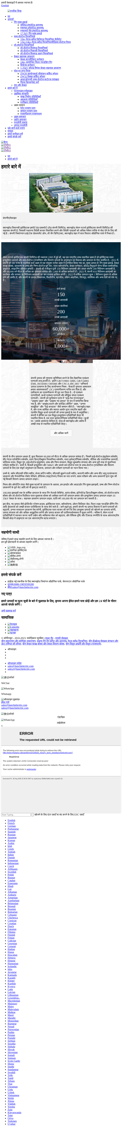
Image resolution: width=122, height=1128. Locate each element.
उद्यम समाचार (20, 116)
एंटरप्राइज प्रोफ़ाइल (23, 90)
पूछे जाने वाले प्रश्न (16, 128)
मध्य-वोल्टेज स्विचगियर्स (24, 36)
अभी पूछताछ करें (8, 610)
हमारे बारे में (12, 88)
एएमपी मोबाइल (61, 638)
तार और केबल (20, 85)
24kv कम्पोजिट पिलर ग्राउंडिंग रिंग (36, 62)
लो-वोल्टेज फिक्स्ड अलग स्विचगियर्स (36, 53)
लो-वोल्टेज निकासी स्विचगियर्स (34, 50)
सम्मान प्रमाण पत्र (28, 110)
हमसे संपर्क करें (14, 136)
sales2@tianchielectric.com (14, 708)
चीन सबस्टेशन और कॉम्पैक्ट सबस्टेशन (18, 641)
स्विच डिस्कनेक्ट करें (29, 82)
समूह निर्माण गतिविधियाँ (30, 96)
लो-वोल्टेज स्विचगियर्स (24, 45)
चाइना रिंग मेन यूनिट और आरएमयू (52, 641)
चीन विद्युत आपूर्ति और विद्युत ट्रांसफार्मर (83, 643)
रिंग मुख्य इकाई (20, 22)
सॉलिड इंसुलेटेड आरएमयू (31, 25)
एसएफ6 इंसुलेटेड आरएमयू (32, 27)
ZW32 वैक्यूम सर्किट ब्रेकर (32, 76)
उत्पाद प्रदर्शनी (20, 125)
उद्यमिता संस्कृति (21, 93)
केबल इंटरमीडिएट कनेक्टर (32, 59)
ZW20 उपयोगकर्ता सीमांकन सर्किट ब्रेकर (39, 73)
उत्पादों (11, 19)
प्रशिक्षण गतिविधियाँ (29, 102)
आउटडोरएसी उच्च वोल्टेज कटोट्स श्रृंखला (39, 79)
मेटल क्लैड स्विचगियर (77, 641)
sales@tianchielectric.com (14, 705)
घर (9, 16)
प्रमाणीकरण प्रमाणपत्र (31, 113)
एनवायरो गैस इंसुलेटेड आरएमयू (34, 30)
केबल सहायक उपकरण (24, 56)
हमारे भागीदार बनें (15, 133)
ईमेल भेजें (5, 702)
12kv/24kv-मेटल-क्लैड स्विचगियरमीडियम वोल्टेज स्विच (45, 42)
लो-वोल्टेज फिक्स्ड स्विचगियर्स (33, 47)
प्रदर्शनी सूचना (20, 122)
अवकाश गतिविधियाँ (28, 99)
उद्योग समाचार (20, 119)
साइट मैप (49, 638)
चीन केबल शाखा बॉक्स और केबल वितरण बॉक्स (43, 643)
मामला (10, 131)
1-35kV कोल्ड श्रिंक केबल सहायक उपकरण (40, 68)
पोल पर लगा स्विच (22, 70)
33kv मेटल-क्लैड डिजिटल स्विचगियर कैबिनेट (40, 39)
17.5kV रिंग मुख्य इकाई (31, 33)
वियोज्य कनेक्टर (27, 65)
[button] (61, 433)
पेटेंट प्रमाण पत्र (27, 108)
